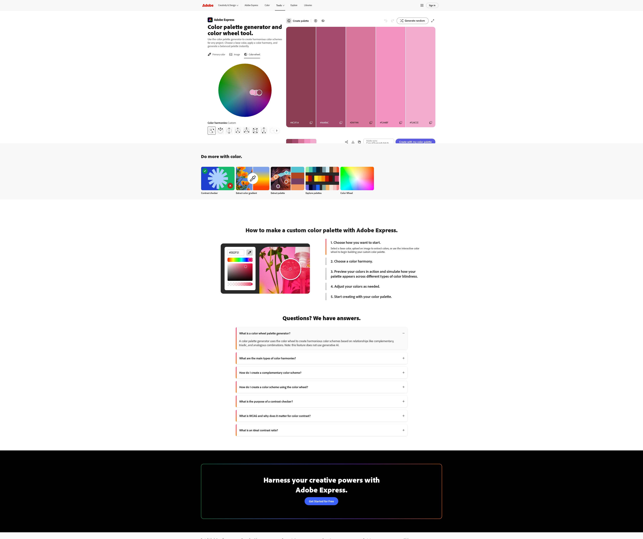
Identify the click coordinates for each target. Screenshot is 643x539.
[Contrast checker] (315, 20)
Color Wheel (346, 193)
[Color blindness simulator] (323, 20)
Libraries (308, 5)
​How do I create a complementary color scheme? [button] (270, 372)
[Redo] (392, 20)
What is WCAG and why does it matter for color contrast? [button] (275, 416)
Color (267, 5)
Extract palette (278, 193)
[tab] (216, 54)
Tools (279, 5)
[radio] (212, 131)
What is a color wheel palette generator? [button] (264, 333)
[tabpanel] (245, 98)
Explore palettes (314, 193)
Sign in (432, 5)
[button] (422, 5)
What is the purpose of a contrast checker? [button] (266, 401)
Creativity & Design (227, 5)
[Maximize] (432, 20)
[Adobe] (208, 5)
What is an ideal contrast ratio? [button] (258, 430)
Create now (218, 178)
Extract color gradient (246, 193)
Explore (294, 5)
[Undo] (385, 20)
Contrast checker (209, 193)
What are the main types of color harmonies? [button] (267, 358)
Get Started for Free (321, 501)
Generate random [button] (415, 20)
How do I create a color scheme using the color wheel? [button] (273, 387)
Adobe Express (251, 5)
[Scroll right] (276, 130)
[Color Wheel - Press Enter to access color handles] (245, 90)
